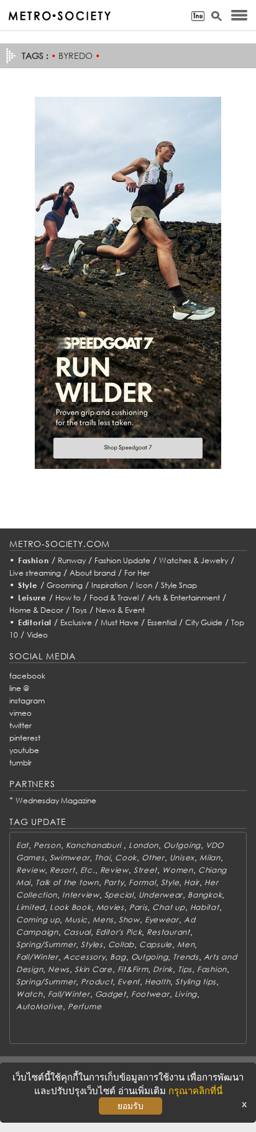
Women (177, 870)
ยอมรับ (130, 1106)
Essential (161, 622)
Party (114, 882)
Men (185, 944)
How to (68, 597)
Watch (29, 994)
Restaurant (168, 932)
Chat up (168, 907)
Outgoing (182, 845)
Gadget (110, 994)
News (59, 969)
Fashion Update (122, 560)
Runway (72, 560)
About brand (93, 572)
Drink (163, 969)
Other (153, 857)
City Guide (203, 622)
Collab (121, 944)
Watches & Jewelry (193, 560)
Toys (79, 610)
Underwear (161, 894)
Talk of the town (67, 882)
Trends (185, 956)
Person (47, 845)
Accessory (84, 956)
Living (186, 994)
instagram (27, 700)
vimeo (20, 713)
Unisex (182, 857)
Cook (126, 857)
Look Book (70, 907)
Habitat (204, 907)
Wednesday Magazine (56, 800)
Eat (22, 845)
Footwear (150, 994)
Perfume (84, 1006)
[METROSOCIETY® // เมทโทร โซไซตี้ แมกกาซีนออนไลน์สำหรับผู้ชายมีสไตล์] (59, 15)
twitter (20, 725)
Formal (142, 882)
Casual (77, 932)
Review (30, 870)
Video (37, 635)
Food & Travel (114, 597)
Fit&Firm (133, 969)
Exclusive (76, 622)
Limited (30, 907)
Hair (191, 882)
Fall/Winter (37, 956)
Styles (92, 944)
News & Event (120, 610)
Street (145, 870)
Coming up (38, 919)
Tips (185, 969)
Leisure (32, 597)
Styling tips (195, 981)
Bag (118, 956)
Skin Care (93, 969)
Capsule (155, 944)
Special (119, 894)
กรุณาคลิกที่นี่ (195, 1090)
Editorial (35, 622)
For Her (137, 572)
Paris (138, 907)
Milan (210, 857)
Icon (144, 585)
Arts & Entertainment (183, 597)
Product (96, 981)
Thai (102, 857)
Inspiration (109, 585)
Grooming (65, 585)
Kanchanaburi (95, 845)
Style (28, 585)
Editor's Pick (119, 932)
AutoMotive (39, 1006)
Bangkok (205, 894)
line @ (19, 688)
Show (129, 919)
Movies (110, 907)
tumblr (20, 762)
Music (76, 919)
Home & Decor (36, 610)
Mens (103, 919)
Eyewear (162, 919)
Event (128, 981)
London (143, 845)
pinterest (24, 737)
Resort (62, 870)
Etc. (87, 870)
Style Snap (179, 585)
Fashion (33, 560)
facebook (27, 675)
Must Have (120, 622)
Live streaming (35, 572)
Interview (80, 894)
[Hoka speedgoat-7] (128, 282)
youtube (24, 750)
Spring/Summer (46, 944)
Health (157, 981)
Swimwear (70, 857)
